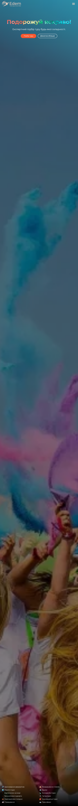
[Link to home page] (11, 4)
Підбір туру (28, 36)
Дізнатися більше (47, 36)
